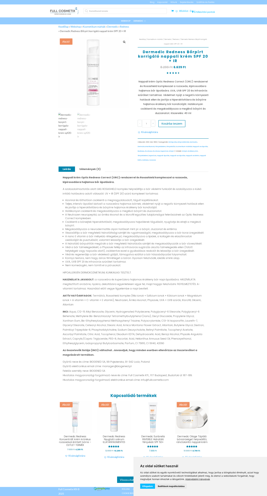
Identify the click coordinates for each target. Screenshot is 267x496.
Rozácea (148, 151)
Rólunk (174, 2)
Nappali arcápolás (200, 146)
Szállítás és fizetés (205, 2)
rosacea (152, 160)
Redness (124, 26)
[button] (124, 42)
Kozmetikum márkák (94, 26)
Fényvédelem (160, 146)
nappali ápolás (163, 155)
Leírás (67, 169)
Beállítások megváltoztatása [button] (171, 486)
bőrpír (184, 151)
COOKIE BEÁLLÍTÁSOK (132, 493)
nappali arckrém (192, 155)
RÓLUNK (126, 489)
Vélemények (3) (90, 169)
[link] (197, 479)
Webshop (125, 21)
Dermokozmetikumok (146, 146)
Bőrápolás (173, 142)
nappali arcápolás (177, 155)
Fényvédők (170, 146)
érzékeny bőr (193, 151)
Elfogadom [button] (147, 486)
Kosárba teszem (171, 123)
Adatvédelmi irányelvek (197, 479)
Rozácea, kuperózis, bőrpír (163, 151)
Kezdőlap (63, 26)
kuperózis (152, 155)
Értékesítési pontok (204, 11)
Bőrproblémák (183, 142)
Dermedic (138, 21)
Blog (152, 2)
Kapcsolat (162, 2)
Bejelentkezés (186, 2)
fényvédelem (143, 155)
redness (145, 160)
